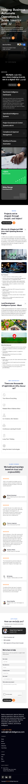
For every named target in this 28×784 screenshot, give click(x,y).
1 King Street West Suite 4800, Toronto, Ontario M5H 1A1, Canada (9, 771)
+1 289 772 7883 (6, 730)
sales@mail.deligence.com (12, 732)
